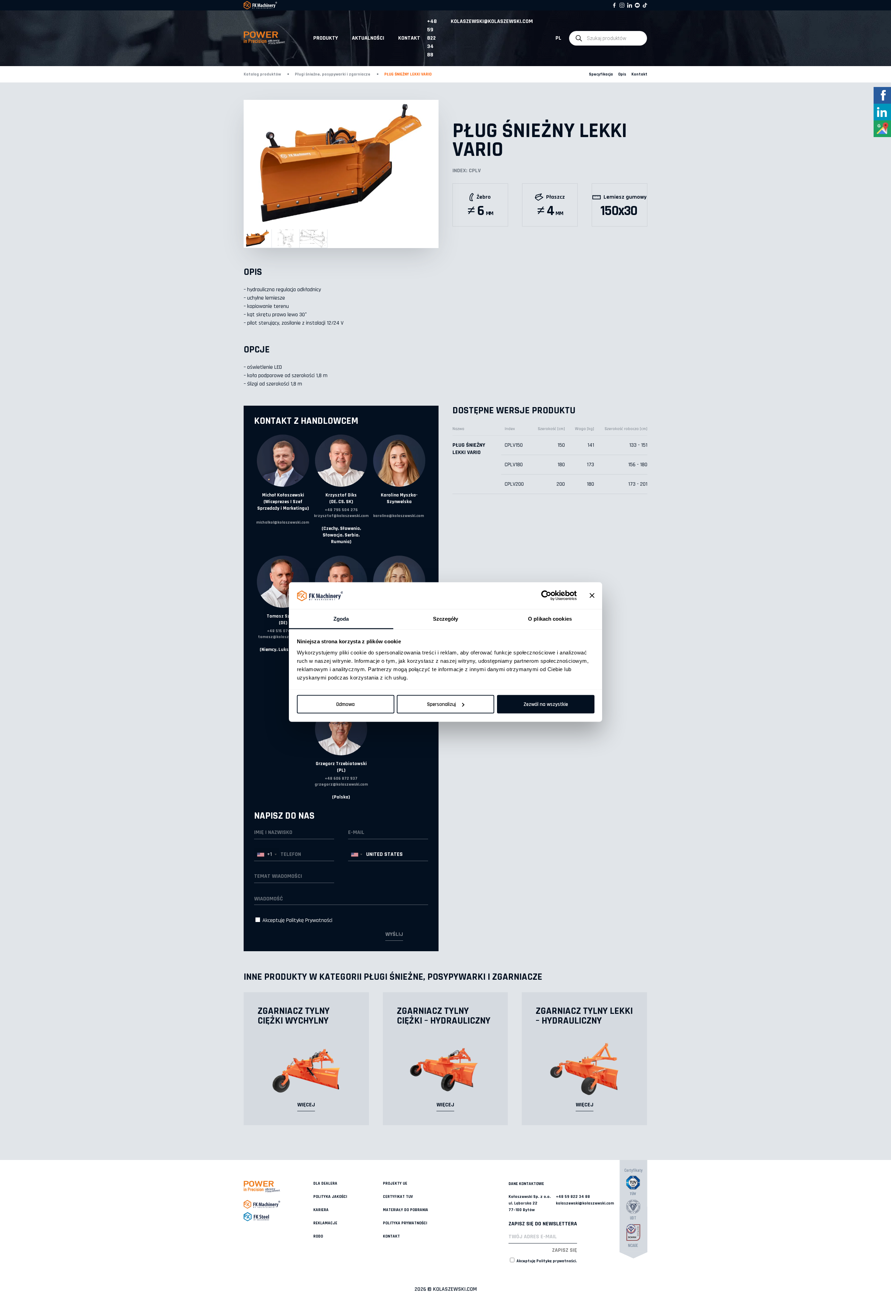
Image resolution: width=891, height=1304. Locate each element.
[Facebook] (614, 5)
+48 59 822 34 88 (432, 38)
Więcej (306, 1104)
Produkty (325, 38)
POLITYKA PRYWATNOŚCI (405, 1223)
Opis (622, 74)
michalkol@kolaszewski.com (282, 522)
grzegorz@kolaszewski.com (341, 784)
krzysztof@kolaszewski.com (341, 515)
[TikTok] (644, 5)
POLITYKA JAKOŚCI (330, 1196)
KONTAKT (409, 38)
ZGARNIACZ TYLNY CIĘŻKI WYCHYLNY (294, 1016)
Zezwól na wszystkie (545, 704)
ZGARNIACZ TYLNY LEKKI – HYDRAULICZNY (584, 1016)
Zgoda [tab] (341, 618)
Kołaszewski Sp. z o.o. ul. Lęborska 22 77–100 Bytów (529, 1203)
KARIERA (321, 1209)
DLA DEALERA (325, 1183)
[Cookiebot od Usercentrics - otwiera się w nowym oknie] (546, 595)
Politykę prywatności (556, 1261)
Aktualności (368, 38)
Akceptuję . (546, 1261)
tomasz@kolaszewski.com (283, 636)
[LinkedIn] (629, 5)
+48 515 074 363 (283, 631)
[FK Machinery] (278, 1204)
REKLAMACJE (325, 1223)
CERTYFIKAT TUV (398, 1196)
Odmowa (345, 704)
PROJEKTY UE (395, 1183)
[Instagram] (622, 5)
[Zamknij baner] (592, 595)
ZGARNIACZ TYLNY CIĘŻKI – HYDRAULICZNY (443, 1016)
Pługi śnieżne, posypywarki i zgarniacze (332, 74)
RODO (318, 1236)
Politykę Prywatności (309, 920)
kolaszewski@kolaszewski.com (492, 21)
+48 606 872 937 (341, 778)
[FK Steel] (278, 1216)
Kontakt (639, 74)
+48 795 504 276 (341, 509)
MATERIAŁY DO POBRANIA (405, 1209)
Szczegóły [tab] (445, 618)
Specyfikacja (601, 74)
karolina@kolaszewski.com (398, 515)
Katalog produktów (262, 74)
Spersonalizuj (441, 704)
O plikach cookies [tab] (550, 618)
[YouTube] (637, 5)
